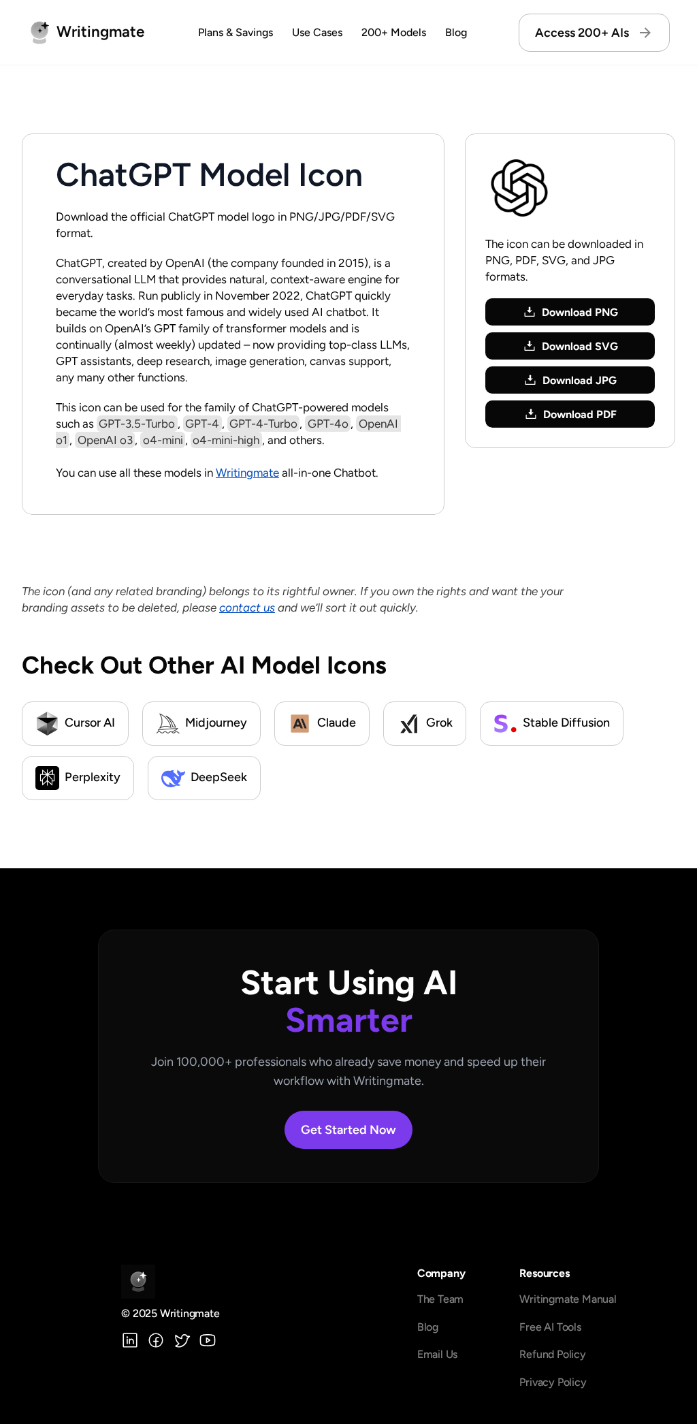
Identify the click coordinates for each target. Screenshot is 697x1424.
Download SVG (580, 346)
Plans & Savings (235, 32)
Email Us (437, 1354)
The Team (440, 1299)
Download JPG (579, 380)
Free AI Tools (550, 1326)
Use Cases (317, 32)
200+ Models (393, 32)
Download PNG (580, 312)
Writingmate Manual (567, 1299)
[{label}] (130, 1340)
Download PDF (580, 414)
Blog (456, 32)
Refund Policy (552, 1354)
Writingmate (247, 472)
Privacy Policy (552, 1382)
